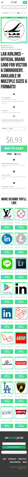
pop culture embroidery (9, 49)
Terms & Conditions (15, 462)
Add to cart (14, 148)
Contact (24, 462)
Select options (7, 227)
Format (4, 128)
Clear (9, 131)
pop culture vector (18, 49)
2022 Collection (10, 47)
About (4, 459)
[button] (2, 2)
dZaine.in (25, 468)
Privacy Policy (22, 459)
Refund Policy (12, 459)
